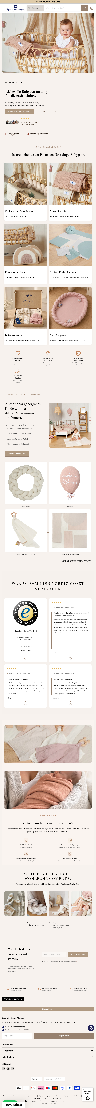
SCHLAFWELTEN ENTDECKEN (20, 112)
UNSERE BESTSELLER (47, 112)
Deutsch (35, 1079)
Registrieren (63, 1035)
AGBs (41, 1096)
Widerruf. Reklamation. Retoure (68, 1096)
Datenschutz (31, 1096)
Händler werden (18, 1096)
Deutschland (54, 1079)
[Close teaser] (26, 1101)
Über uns (6, 1096)
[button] (14, 1105)
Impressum (50, 1096)
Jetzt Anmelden (77, 954)
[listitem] (14, 902)
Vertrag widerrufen (13, 999)
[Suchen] (85, 8)
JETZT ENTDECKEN (17, 453)
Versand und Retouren (41, 1098)
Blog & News (58, 1098)
